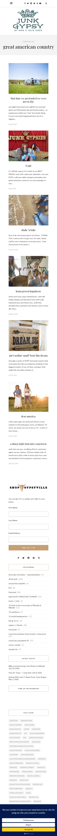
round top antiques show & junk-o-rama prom (27, 634)
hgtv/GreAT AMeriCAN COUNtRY (23, 596)
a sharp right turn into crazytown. (28, 443)
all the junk (13, 579)
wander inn (13, 649)
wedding (37, 801)
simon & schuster (16, 793)
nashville (41, 767)
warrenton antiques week (20, 801)
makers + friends (15, 625)
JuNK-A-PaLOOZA (16, 750)
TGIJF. (28, 165)
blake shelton (15, 729)
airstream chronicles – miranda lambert (24, 575)
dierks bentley (15, 733)
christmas (36, 729)
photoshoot (14, 771)
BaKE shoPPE (29, 725)
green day (36, 742)
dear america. (28, 416)
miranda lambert (27, 767)
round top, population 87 (19, 640)
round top (24, 780)
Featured (12, 592)
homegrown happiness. (28, 291)
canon (26, 729)
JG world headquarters (18, 616)
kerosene (42, 759)
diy (26, 733)
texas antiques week (18, 797)
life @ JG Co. (14, 621)
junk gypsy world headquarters (22, 759)
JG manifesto (14, 612)
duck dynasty (15, 737)
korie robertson (16, 763)
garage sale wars (36, 737)
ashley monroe (16, 725)
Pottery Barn (41, 771)
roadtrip (13, 780)
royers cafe (37, 784)
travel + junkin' (15, 645)
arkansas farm (26, 720)
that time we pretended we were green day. (29, 100)
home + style (14, 601)
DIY (10, 588)
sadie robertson (16, 788)
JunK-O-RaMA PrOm (32, 750)
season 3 (29, 788)
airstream (14, 720)
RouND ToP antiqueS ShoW (20, 784)
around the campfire (17, 583)
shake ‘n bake (28, 230)
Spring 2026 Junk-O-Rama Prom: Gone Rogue (27, 677)
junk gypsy (14, 754)
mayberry (13, 767)
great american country (19, 742)
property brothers (17, 776)
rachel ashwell (34, 776)
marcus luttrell (32, 763)
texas (28, 793)
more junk (13, 629)
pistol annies (27, 771)
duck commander (37, 733)
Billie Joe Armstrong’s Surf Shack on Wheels (27, 666)
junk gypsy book (27, 754)
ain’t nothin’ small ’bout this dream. (28, 355)
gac (24, 737)
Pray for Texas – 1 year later (20, 673)
